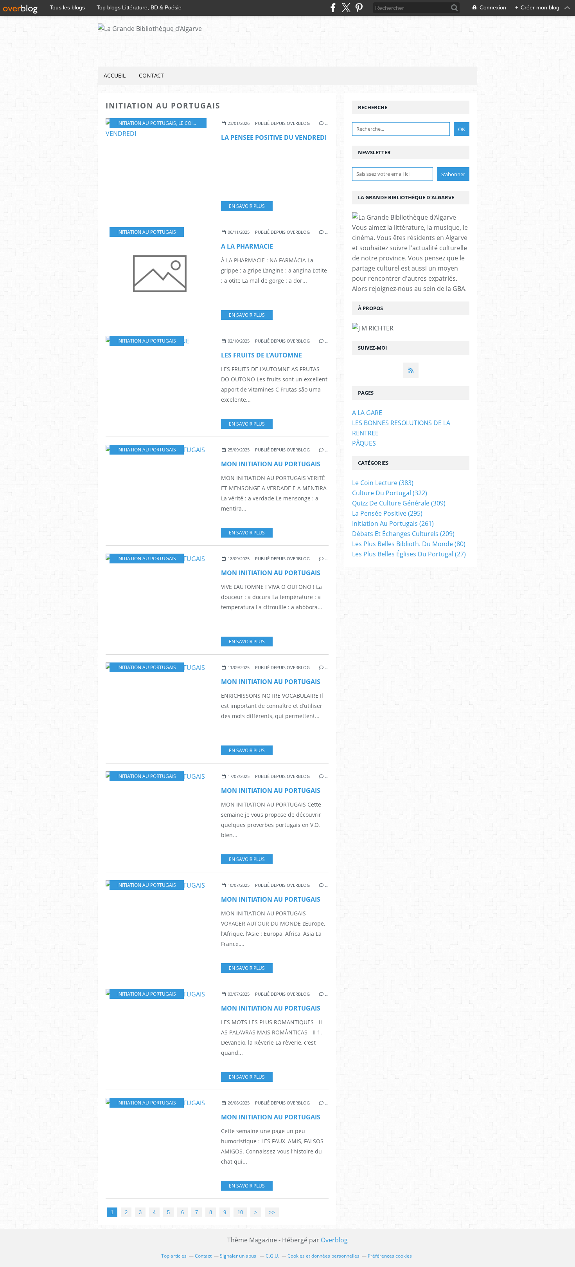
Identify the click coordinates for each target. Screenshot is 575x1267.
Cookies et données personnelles (323, 1256)
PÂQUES (364, 443)
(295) (387, 513)
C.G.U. (272, 1256)
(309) (399, 503)
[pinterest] (359, 7)
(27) (409, 554)
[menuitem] (114, 76)
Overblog (334, 1240)
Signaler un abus (238, 1256)
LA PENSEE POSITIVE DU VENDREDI (274, 137)
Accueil (115, 75)
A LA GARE (367, 412)
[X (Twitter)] (346, 7)
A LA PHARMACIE (247, 246)
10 (240, 1212)
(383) (382, 482)
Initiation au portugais (146, 123)
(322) (389, 493)
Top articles (174, 1256)
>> (272, 1212)
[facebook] (333, 7)
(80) (408, 544)
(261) (393, 523)
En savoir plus (247, 206)
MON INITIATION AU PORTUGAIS (270, 464)
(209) (403, 533)
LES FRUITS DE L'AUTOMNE (261, 355)
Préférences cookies (390, 1256)
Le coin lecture (197, 123)
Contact (151, 75)
